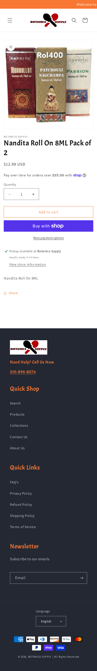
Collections (19, 425)
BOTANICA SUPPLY (39, 656)
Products (17, 414)
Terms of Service (23, 527)
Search (15, 403)
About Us (17, 448)
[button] (9, 20)
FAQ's (14, 482)
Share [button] (13, 293)
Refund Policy (21, 504)
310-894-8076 (23, 371)
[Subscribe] (81, 578)
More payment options (48, 238)
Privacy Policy (21, 493)
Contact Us (19, 437)
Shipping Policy (22, 515)
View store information (27, 264)
